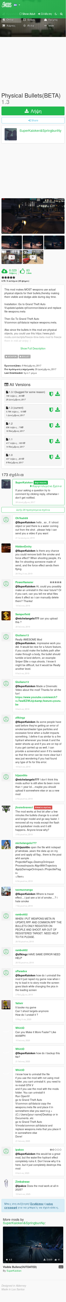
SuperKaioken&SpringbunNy (40, 130)
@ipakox (20, 1186)
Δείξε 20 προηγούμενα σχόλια (33, 509)
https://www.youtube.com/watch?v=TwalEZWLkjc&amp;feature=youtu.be (38, 700)
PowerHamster (24, 582)
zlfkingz (20, 717)
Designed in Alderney (13, 1285)
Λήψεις (13, 273)
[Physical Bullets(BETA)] (33, 216)
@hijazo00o (22, 847)
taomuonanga (24, 889)
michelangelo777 (26, 843)
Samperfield (22, 614)
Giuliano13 (22, 635)
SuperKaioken (24, 482)
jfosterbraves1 (24, 807)
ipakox (19, 1149)
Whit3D (19, 1028)
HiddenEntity (23, 546)
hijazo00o (21, 775)
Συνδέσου (37, 1204)
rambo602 (21, 914)
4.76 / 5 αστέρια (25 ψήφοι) (15, 281)
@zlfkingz (21, 954)
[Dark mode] (55, 13)
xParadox (21, 971)
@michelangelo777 (27, 618)
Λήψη (35, 111)
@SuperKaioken (25, 522)
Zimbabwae (22, 1181)
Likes (28, 273)
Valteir (19, 1003)
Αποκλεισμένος (43, 807)
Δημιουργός (41, 482)
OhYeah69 (21, 518)
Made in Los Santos (12, 1289)
